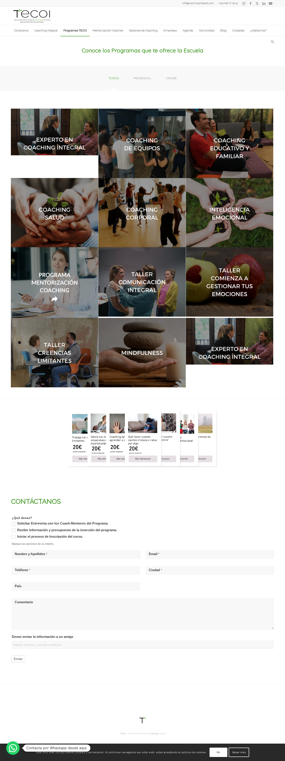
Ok (218, 752)
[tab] (113, 80)
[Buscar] (271, 41)
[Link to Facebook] (250, 3)
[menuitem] (198, 3)
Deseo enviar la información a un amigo (42, 637)
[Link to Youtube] (270, 3)
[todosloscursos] (142, 439)
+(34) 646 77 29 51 (228, 3)
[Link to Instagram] (243, 3)
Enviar (18, 659)
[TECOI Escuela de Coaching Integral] (32, 16)
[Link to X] (257, 3)
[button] (13, 748)
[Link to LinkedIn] (264, 3)
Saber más (239, 752)
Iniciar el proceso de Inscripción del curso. (49, 536)
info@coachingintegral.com (198, 3)
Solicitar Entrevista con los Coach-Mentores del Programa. (62, 523)
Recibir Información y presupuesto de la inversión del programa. (66, 530)
